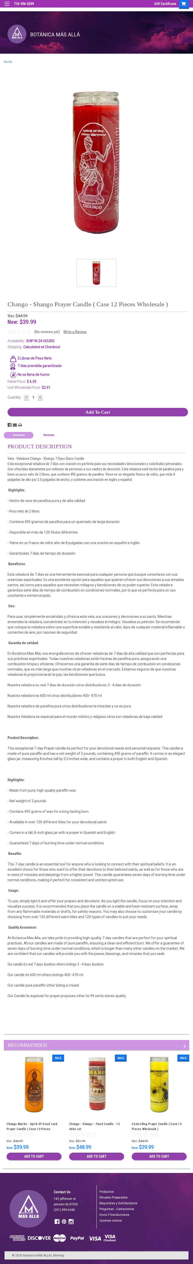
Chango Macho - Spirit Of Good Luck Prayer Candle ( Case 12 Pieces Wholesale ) (32, 1129)
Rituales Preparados (114, 1197)
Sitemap (58, 1255)
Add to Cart (34, 1156)
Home (8, 61)
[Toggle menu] (7, 7)
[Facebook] (10, 425)
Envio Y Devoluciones (114, 1215)
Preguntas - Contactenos (117, 1209)
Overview (19, 435)
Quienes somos (111, 1220)
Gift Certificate (165, 4)
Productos (107, 1192)
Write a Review (75, 332)
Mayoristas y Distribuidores (118, 1203)
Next (185, 1046)
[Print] (20, 425)
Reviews (48, 435)
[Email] (15, 425)
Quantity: (14, 397)
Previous (178, 1046)
